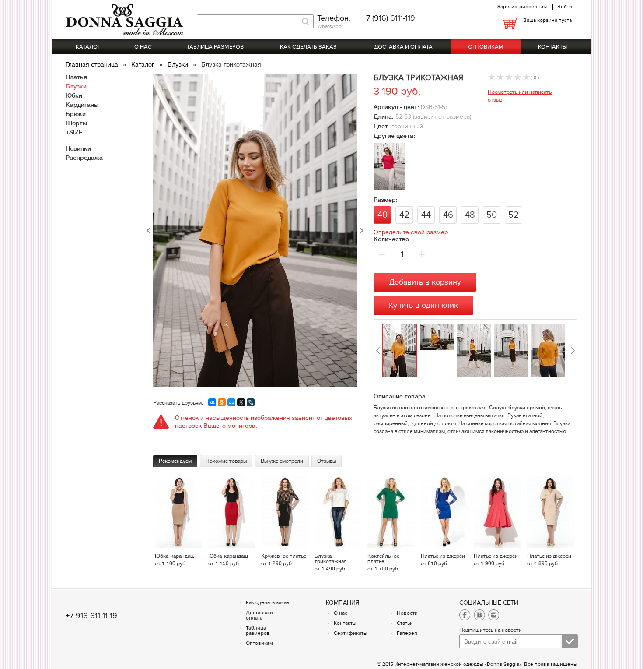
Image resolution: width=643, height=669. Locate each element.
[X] (241, 402)
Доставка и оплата (403, 46)
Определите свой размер (411, 232)
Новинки (78, 148)
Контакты (552, 46)
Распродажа (84, 158)
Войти (564, 7)
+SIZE (74, 132)
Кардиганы (82, 105)
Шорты (76, 123)
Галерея (407, 633)
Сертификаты (350, 633)
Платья (76, 77)
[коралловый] (389, 187)
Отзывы (326, 461)
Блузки (179, 64)
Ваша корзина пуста (547, 20)
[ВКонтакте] (212, 402)
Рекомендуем (175, 461)
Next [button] (573, 351)
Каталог (88, 46)
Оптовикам (485, 46)
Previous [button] (378, 351)
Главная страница (93, 64)
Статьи (405, 623)
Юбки (74, 95)
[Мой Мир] (231, 402)
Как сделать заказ (308, 46)
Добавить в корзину (425, 282)
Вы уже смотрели (282, 461)
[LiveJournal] (251, 402)
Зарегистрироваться (522, 7)
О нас (143, 46)
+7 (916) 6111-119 (388, 18)
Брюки (76, 114)
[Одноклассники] (222, 402)
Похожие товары (226, 461)
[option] (400, 350)
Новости (407, 613)
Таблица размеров (215, 46)
